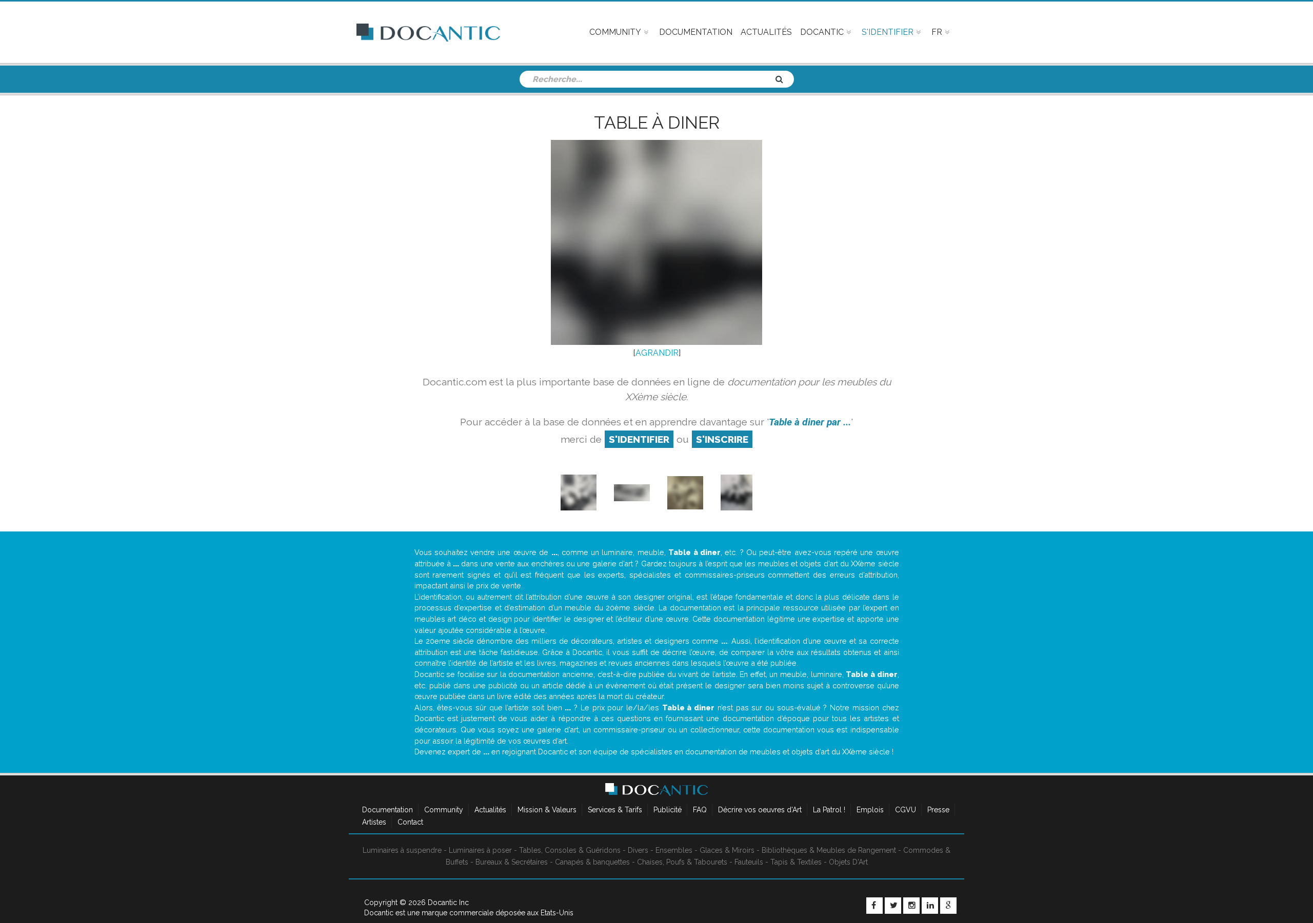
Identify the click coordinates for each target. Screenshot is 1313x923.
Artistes (374, 822)
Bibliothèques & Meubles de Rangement (829, 850)
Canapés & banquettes (592, 862)
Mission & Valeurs (547, 810)
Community (443, 810)
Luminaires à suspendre (402, 850)
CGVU (905, 810)
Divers (638, 850)
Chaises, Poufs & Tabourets (682, 862)
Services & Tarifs (615, 810)
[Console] (631, 492)
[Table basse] (578, 492)
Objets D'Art (848, 862)
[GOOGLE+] (948, 905)
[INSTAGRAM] (911, 905)
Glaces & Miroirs (727, 850)
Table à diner (657, 122)
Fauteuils (748, 862)
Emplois (870, 810)
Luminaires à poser (480, 850)
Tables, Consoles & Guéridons (570, 850)
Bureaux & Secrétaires (511, 862)
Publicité (667, 810)
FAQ (700, 810)
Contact (410, 822)
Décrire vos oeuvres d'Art (760, 810)
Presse (938, 810)
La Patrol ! (829, 810)
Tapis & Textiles (796, 862)
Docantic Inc (448, 902)
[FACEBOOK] (874, 905)
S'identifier (639, 439)
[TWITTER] (893, 905)
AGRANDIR (657, 353)
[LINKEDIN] (930, 905)
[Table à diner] (685, 492)
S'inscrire (722, 439)
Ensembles (673, 850)
